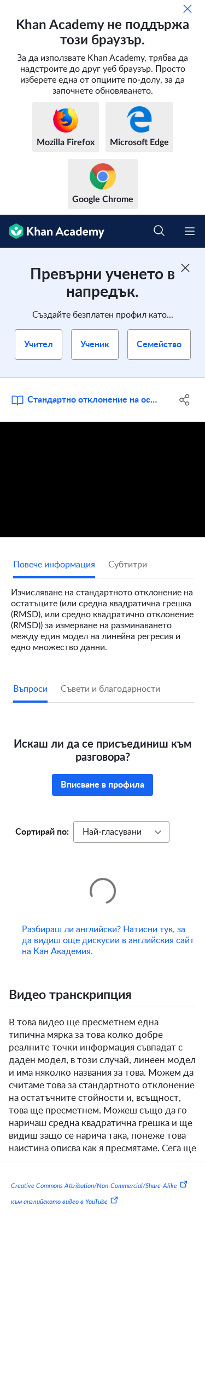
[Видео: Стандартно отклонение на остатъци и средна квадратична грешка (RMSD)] (102, 479)
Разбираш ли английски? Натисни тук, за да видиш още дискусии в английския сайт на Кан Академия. (108, 925)
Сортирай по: (42, 832)
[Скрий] (187, 9)
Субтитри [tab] (127, 564)
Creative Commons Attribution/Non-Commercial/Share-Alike (94, 1170)
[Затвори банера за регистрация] (185, 268)
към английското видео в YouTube (59, 1186)
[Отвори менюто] (189, 231)
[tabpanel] (102, 615)
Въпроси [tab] (30, 689)
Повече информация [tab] (54, 564)
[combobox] (121, 832)
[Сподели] (184, 400)
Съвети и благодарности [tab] (110, 689)
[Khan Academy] (52, 231)
